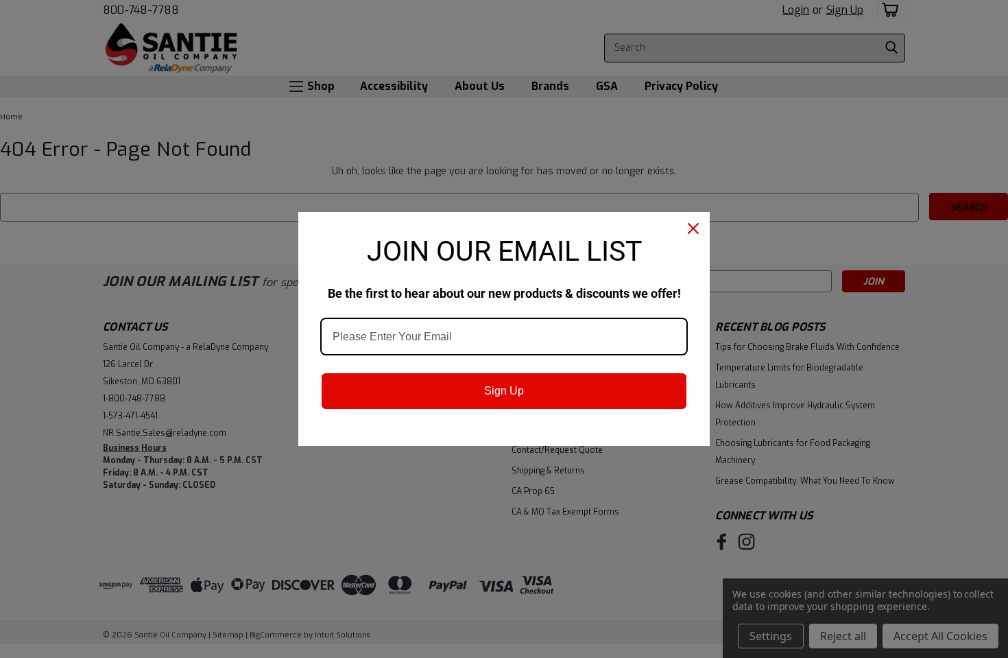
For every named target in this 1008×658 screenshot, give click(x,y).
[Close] (693, 228)
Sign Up (504, 391)
